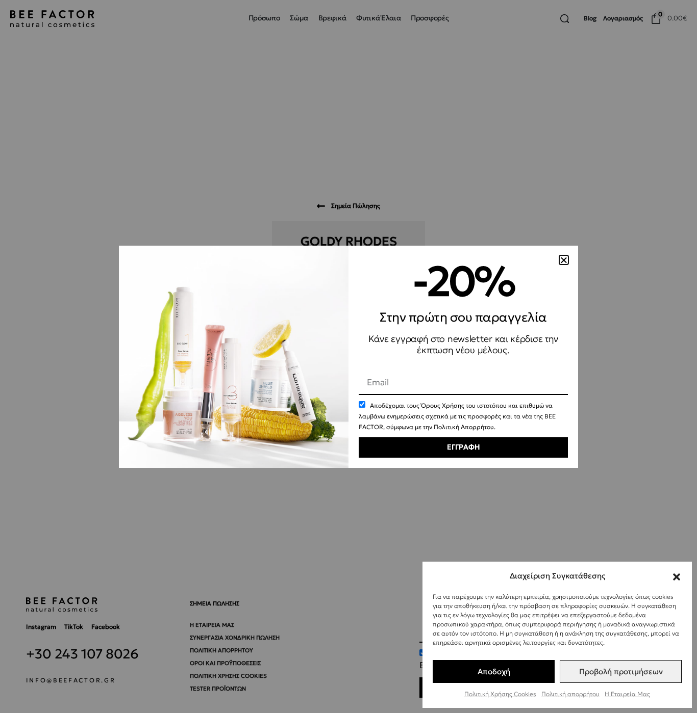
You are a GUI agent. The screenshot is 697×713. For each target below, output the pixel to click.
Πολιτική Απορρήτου (464, 427)
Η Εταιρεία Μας (627, 694)
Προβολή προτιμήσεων (621, 671)
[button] (676, 575)
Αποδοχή (494, 671)
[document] (348, 356)
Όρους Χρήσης (442, 405)
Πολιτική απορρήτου (570, 694)
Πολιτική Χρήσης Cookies (500, 694)
